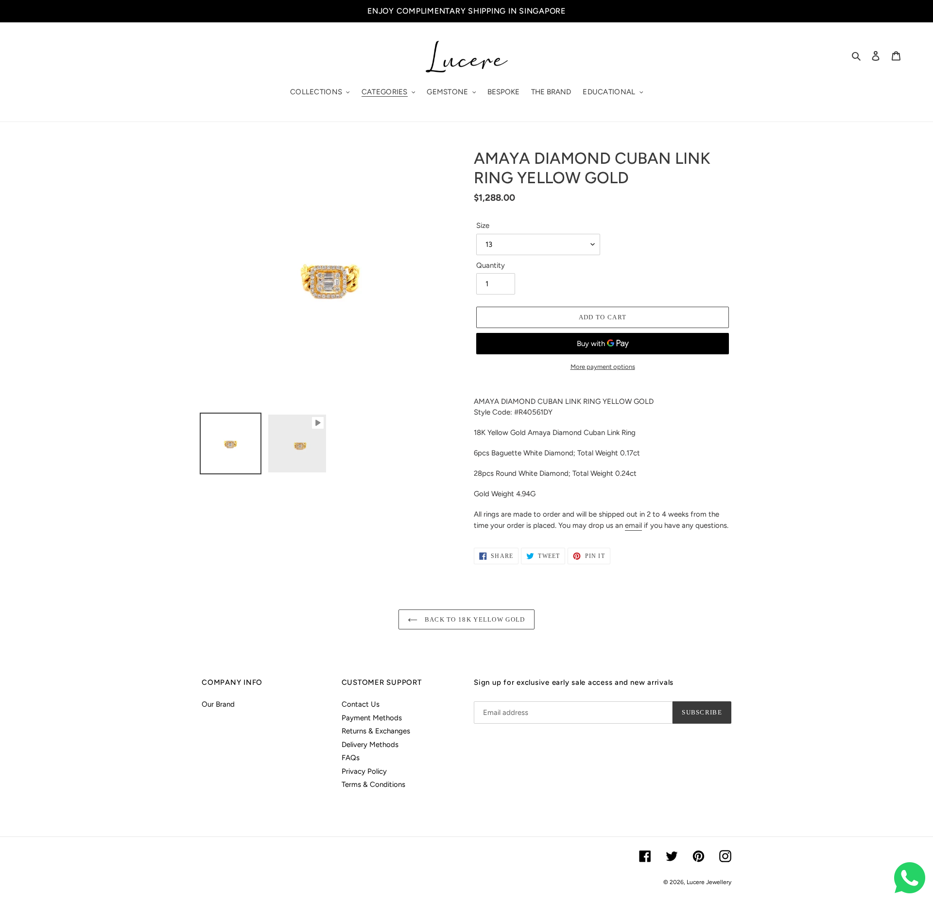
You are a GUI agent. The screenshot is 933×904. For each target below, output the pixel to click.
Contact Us (361, 704)
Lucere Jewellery (709, 882)
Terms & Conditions (373, 784)
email (633, 525)
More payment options (602, 366)
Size (482, 225)
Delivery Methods (370, 744)
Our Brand (218, 704)
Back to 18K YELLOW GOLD (473, 619)
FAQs (351, 757)
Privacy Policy (364, 771)
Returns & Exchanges (376, 731)
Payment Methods (372, 717)
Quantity (490, 265)
